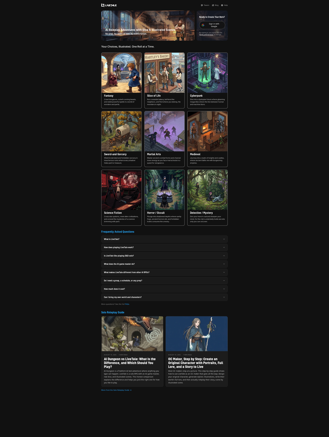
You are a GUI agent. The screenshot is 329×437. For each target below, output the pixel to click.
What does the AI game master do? (119, 264)
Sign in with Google (214, 25)
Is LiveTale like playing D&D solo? (119, 255)
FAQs (127, 304)
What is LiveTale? (111, 239)
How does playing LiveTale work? (119, 247)
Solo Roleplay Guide (112, 312)
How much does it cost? (114, 289)
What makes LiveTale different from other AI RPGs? (126, 272)
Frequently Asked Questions (117, 231)
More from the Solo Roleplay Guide (115, 390)
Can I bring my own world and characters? (123, 297)
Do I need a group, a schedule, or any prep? (123, 280)
